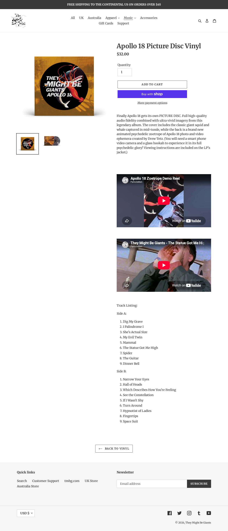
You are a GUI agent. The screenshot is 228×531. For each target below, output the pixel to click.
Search (22, 481)
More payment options (152, 102)
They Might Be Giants (198, 522)
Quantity (124, 65)
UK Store (91, 481)
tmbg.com (71, 481)
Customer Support (45, 481)
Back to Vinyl (116, 448)
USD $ (24, 513)
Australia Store (28, 486)
